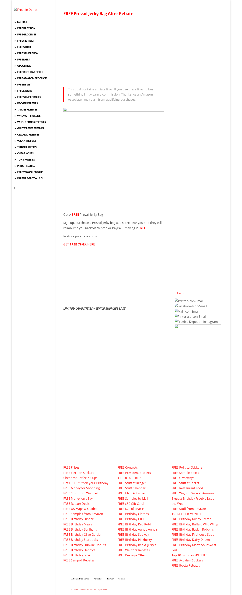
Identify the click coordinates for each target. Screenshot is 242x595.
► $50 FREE (20, 22)
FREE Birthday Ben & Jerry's (137, 545)
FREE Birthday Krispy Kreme (191, 519)
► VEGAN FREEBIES (25, 141)
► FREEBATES (22, 59)
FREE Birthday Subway (133, 534)
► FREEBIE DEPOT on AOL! (29, 178)
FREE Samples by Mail (133, 498)
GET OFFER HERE (79, 244)
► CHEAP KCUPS (23, 153)
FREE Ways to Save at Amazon (193, 493)
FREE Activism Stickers (187, 560)
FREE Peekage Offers (132, 555)
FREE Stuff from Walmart (81, 493)
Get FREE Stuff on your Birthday (85, 483)
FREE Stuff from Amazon (189, 509)
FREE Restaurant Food (187, 488)
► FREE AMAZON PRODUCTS (30, 78)
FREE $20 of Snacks (131, 509)
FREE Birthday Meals (77, 524)
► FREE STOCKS (23, 91)
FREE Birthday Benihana (80, 529)
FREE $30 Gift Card (131, 504)
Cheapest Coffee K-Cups (80, 478)
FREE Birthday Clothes (133, 514)
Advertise (98, 578)
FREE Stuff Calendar (132, 488)
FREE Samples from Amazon (83, 514)
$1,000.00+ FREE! (129, 478)
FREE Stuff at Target (185, 483)
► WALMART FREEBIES (27, 116)
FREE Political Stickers (187, 467)
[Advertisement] (113, 50)
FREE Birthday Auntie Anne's (138, 529)
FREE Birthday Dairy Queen (191, 540)
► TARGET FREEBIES (25, 109)
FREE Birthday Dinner (78, 519)
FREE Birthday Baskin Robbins (193, 529)
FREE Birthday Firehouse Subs (193, 534)
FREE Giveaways (183, 478)
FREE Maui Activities (132, 493)
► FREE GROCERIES (25, 34)
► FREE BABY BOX (24, 28)
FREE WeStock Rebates (134, 550)
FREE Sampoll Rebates (79, 560)
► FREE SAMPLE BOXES (27, 97)
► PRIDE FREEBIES (24, 166)
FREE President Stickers (134, 473)
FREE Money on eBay (78, 498)
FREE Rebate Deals (76, 504)
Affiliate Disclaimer (80, 578)
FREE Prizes (71, 467)
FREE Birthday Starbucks (80, 540)
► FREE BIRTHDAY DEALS (28, 72)
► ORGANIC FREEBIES (26, 134)
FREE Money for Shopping (81, 488)
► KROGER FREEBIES (26, 103)
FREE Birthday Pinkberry (135, 540)
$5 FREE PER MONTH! (187, 514)
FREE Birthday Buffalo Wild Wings (195, 524)
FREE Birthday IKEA (76, 555)
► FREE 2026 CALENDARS (28, 172)
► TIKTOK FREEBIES (25, 147)
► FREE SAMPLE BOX (26, 53)
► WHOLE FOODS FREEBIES (30, 122)
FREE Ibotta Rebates (186, 565)
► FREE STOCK (22, 47)
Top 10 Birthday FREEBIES (189, 555)
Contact (121, 578)
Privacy (110, 578)
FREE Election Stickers (78, 473)
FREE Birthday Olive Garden (82, 534)
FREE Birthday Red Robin (135, 524)
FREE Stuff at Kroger (132, 483)
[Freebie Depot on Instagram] (196, 322)
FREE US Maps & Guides (80, 509)
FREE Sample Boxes (185, 473)
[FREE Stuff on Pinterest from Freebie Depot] (190, 316)
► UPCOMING (22, 65)
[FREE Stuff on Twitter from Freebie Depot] (189, 301)
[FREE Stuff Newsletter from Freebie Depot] (187, 311)
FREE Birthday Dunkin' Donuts (84, 545)
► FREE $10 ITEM (23, 40)
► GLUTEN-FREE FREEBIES (29, 128)
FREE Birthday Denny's (79, 550)
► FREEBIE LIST (23, 84)
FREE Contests (128, 467)
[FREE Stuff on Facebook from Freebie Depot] (191, 306)
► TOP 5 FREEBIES (24, 159)
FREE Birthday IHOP (131, 519)
